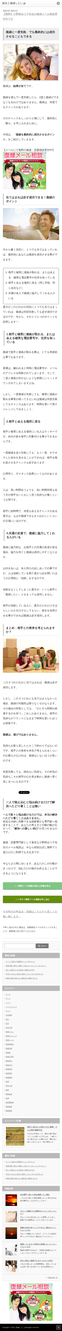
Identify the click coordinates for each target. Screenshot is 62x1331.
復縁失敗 (6, 11)
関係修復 (9, 1106)
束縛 (7, 1081)
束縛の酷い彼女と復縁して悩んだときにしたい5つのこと (26, 966)
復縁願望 (9, 1077)
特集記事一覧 (53, 1277)
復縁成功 (9, 1061)
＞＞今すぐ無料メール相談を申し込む (32, 899)
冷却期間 (9, 1015)
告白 (7, 1019)
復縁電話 (9, 1073)
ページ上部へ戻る (58, 1327)
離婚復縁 (9, 1111)
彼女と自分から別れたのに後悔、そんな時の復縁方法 (42, 1128)
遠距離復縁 (10, 1102)
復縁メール (10, 1040)
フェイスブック (11, 1007)
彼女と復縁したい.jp (18, 1327)
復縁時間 (9, 1069)
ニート (8, 1003)
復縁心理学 (10, 1057)
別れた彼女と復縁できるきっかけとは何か (36, 1261)
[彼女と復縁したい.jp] (14, 3)
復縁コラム (10, 1032)
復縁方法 (14, 11)
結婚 (7, 1098)
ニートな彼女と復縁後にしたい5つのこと (20, 961)
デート (8, 998)
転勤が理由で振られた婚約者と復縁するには (21, 978)
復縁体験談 (10, 1044)
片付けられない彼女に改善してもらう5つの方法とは (24, 974)
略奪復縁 (9, 1094)
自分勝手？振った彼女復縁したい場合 (35, 1195)
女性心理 (9, 1027)
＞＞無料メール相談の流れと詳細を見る (32, 886)
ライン (8, 1011)
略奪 (7, 1090)
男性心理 (9, 1086)
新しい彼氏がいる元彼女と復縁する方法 (20, 970)
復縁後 (8, 1052)
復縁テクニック (11, 1036)
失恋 (7, 1023)
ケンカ (8, 994)
